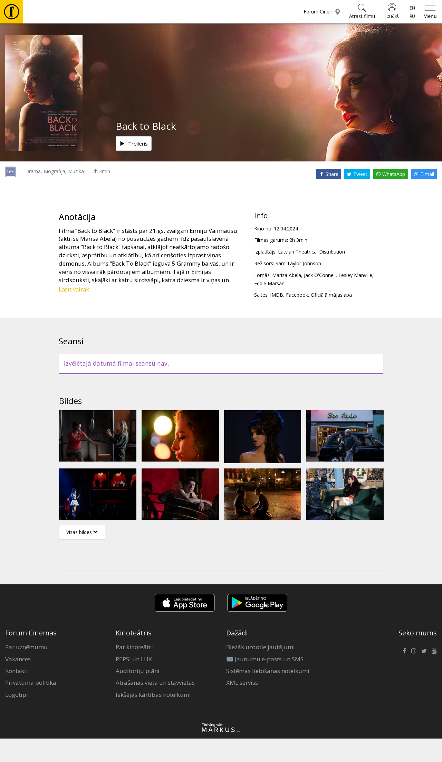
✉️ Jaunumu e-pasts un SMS (265, 659)
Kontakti (16, 671)
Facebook (297, 294)
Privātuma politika (30, 682)
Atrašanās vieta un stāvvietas (155, 682)
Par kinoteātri (134, 647)
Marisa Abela (286, 275)
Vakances (18, 659)
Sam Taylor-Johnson (298, 263)
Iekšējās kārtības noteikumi (153, 695)
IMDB (276, 294)
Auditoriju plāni (138, 671)
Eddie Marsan (269, 283)
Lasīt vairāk (74, 289)
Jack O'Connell (320, 275)
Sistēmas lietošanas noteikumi (267, 671)
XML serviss (242, 682)
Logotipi (16, 695)
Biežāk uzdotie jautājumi (260, 647)
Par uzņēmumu (26, 647)
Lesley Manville (355, 275)
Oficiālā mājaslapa (331, 294)
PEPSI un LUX (134, 659)
